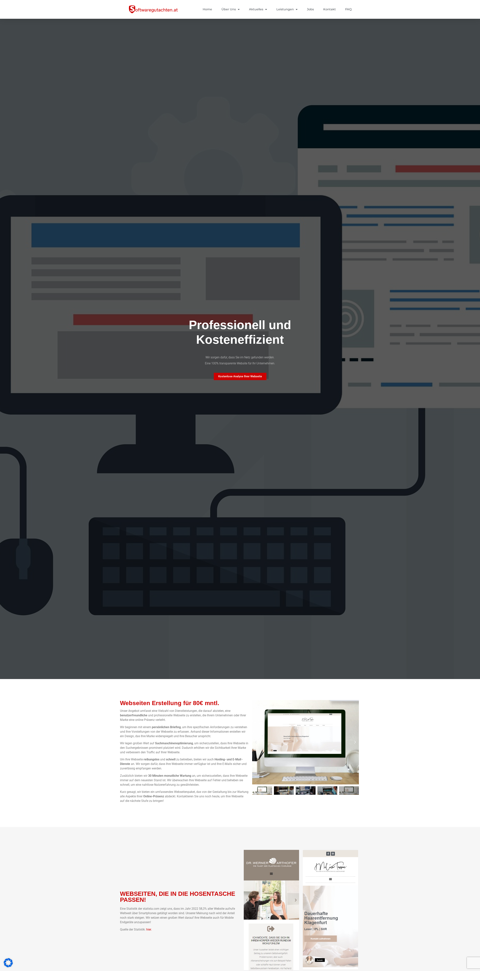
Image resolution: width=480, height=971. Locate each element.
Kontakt (329, 9)
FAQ (348, 9)
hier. (149, 929)
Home (207, 9)
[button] (256, 742)
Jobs (310, 9)
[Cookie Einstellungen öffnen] (8, 966)
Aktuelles (256, 9)
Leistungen (285, 9)
